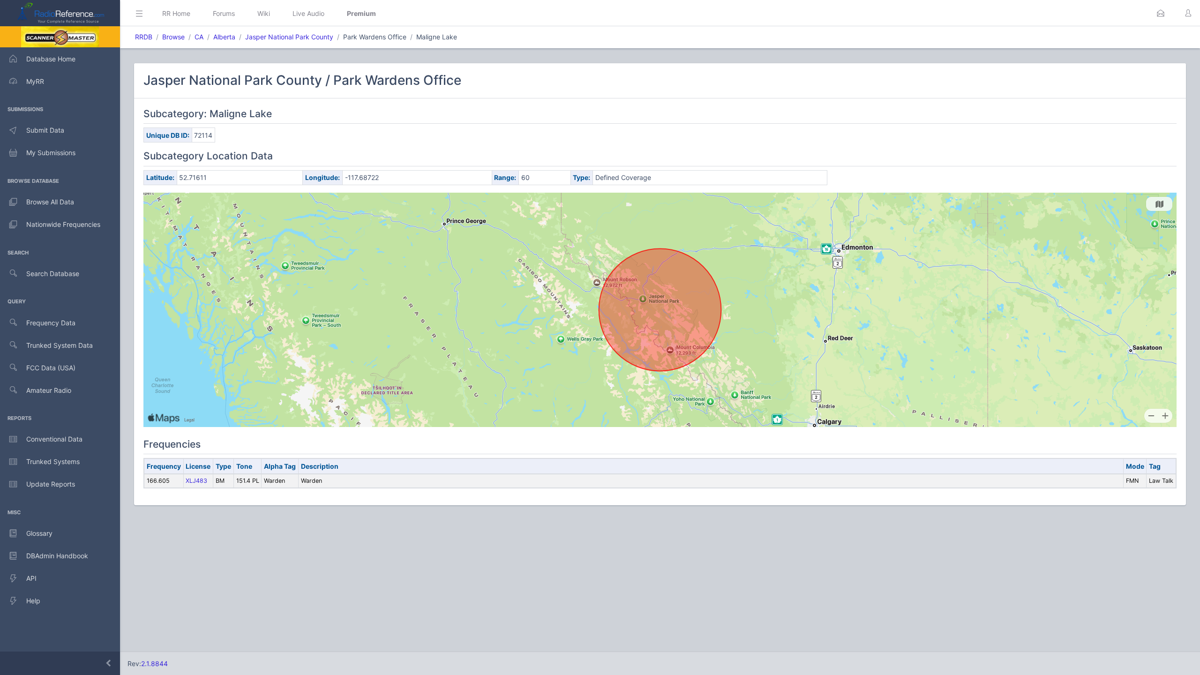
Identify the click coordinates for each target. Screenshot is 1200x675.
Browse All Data (50, 202)
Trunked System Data (59, 345)
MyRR (35, 81)
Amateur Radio (48, 390)
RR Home (176, 13)
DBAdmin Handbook (57, 556)
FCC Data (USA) (50, 368)
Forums (224, 13)
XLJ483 (196, 480)
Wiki (263, 13)
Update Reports (50, 484)
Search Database (52, 274)
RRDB (143, 37)
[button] (1160, 13)
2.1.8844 (154, 664)
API (31, 578)
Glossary (39, 533)
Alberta (224, 37)
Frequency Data (50, 323)
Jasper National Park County (289, 37)
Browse (173, 37)
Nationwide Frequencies (63, 224)
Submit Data (45, 130)
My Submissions (50, 153)
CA (199, 37)
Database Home (50, 59)
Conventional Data (54, 439)
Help (33, 601)
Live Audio (308, 13)
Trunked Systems (53, 461)
